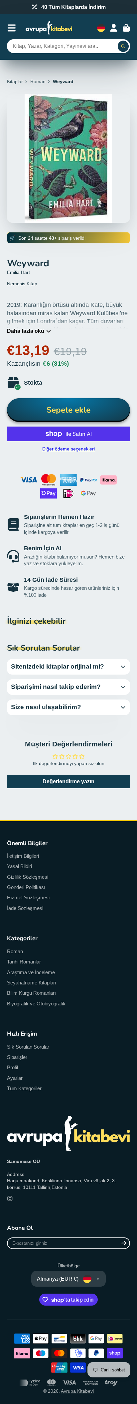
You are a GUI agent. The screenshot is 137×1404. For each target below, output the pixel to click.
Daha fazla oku (25, 331)
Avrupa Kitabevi (77, 1391)
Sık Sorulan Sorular (28, 1047)
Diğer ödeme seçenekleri (68, 448)
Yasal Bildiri (19, 866)
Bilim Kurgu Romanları (31, 993)
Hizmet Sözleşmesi (28, 897)
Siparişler (17, 1057)
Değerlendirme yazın (68, 781)
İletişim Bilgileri (23, 856)
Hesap (114, 28)
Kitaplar (15, 81)
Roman (38, 81)
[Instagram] (10, 1199)
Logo (49, 28)
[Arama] (123, 46)
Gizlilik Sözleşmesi (27, 877)
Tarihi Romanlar (24, 961)
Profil (12, 1067)
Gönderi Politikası (26, 887)
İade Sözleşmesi (25, 908)
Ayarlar (15, 1078)
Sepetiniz (126, 28)
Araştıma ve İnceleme (31, 972)
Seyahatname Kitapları (31, 982)
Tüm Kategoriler (24, 1088)
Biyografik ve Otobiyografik (36, 1003)
